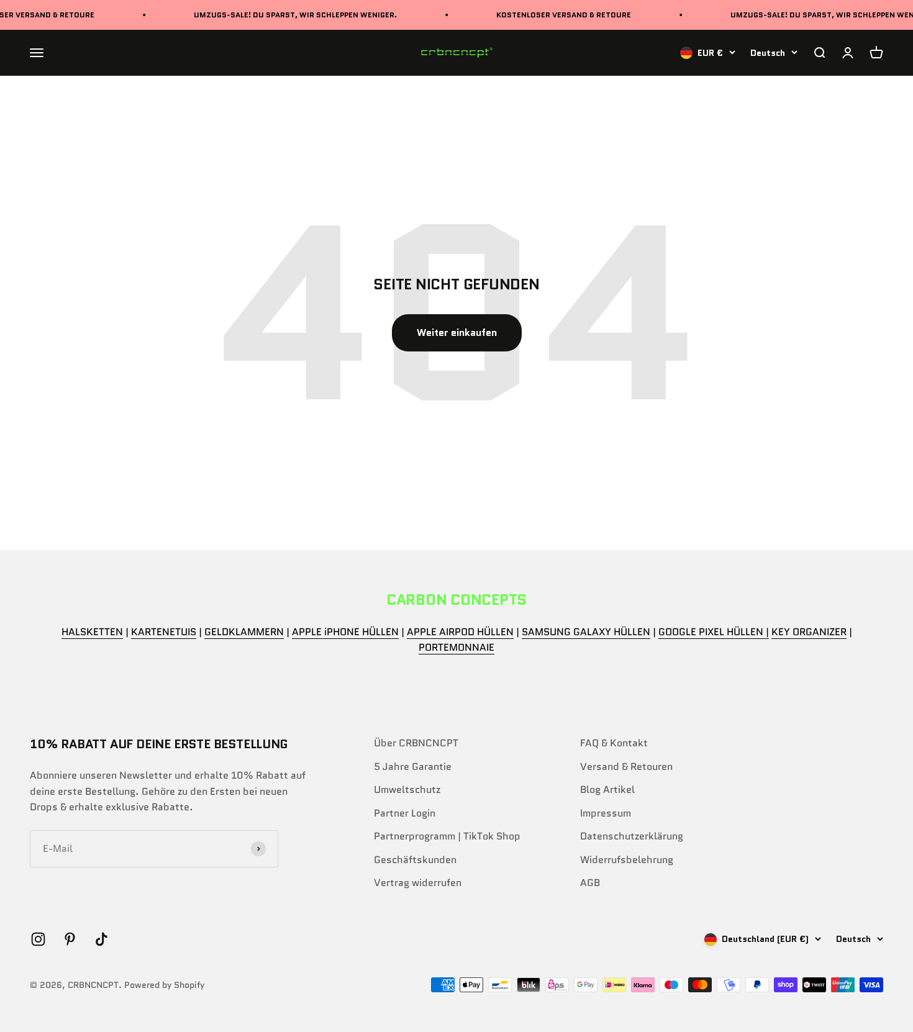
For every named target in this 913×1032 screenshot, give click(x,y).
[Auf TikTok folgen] (101, 939)
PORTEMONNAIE (456, 647)
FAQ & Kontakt (614, 743)
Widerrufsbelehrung (626, 860)
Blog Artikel (607, 789)
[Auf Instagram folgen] (38, 939)
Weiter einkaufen (457, 332)
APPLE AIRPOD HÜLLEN (460, 632)
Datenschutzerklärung (631, 836)
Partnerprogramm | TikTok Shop (447, 836)
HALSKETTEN (92, 632)
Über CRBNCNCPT (416, 743)
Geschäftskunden (415, 860)
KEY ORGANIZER (809, 632)
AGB (590, 883)
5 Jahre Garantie (413, 766)
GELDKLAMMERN (244, 632)
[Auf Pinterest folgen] (69, 939)
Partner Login (404, 813)
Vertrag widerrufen (417, 883)
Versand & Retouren (626, 766)
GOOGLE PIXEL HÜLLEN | (713, 632)
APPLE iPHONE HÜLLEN (345, 632)
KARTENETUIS (163, 632)
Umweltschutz (407, 789)
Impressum (605, 813)
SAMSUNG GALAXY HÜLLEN (586, 632)
